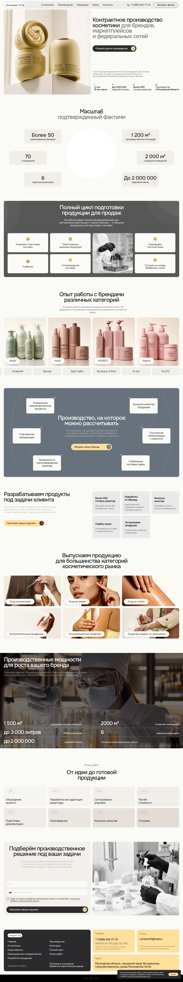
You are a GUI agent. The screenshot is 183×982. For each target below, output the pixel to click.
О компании (47, 4)
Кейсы (95, 4)
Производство (65, 4)
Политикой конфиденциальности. (138, 976)
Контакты (108, 4)
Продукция (83, 4)
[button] (166, 5)
